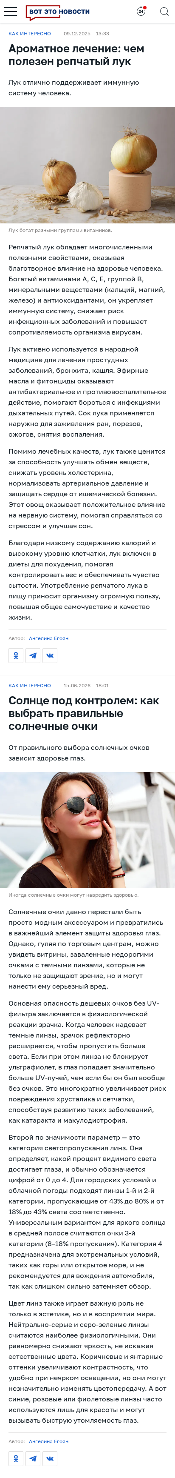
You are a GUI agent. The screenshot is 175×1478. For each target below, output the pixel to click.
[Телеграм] (32, 655)
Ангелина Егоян (48, 638)
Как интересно (29, 34)
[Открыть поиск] (164, 11)
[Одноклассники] (15, 655)
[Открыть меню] (10, 11)
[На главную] (57, 11)
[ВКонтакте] (49, 655)
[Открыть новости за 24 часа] (141, 11)
